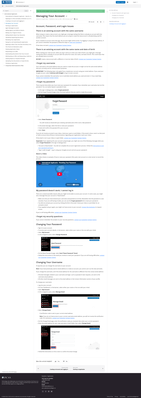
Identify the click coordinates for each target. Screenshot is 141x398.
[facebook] (46, 391)
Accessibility (123, 396)
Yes (59, 361)
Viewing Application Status (13, 49)
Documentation (10, 6)
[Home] (7, 2)
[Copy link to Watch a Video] (49, 154)
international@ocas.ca (47, 386)
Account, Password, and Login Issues (120, 13)
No (66, 361)
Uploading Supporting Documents (14, 37)
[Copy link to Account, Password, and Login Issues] (76, 26)
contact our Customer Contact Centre (60, 45)
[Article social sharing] (97, 22)
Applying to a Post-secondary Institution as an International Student (19, 18)
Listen (76, 19)
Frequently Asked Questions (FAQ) (14, 65)
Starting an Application (12, 25)
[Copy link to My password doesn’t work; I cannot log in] (76, 190)
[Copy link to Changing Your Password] (64, 224)
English (134, 2)
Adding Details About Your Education (15, 35)
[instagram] (43, 391)
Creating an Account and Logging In (15, 21)
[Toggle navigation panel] (34, 12)
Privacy (116, 396)
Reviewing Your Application (13, 39)
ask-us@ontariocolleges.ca (49, 388)
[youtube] (52, 391)
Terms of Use (110, 396)
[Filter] (31, 11)
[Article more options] (104, 22)
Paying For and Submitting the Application (17, 42)
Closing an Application (11, 63)
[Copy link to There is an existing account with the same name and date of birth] (97, 49)
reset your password (75, 42)
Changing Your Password (118, 15)
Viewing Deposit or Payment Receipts (15, 58)
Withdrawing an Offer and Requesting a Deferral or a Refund (19, 56)
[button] (15, 10)
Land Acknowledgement (133, 396)
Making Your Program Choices (13, 32)
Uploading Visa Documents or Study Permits (17, 61)
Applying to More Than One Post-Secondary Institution (19, 44)
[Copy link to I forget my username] (57, 63)
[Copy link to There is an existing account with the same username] (85, 31)
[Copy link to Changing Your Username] (65, 262)
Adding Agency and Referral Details (15, 30)
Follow (92, 22)
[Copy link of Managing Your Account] (66, 16)
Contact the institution (88, 207)
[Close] (103, 11)
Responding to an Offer (12, 51)
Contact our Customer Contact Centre (90, 59)
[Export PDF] (101, 22)
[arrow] (110, 13)
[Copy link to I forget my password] (57, 82)
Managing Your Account (12, 23)
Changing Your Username (118, 17)
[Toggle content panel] (107, 11)
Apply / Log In (120, 2)
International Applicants (22, 6)
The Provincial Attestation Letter (14, 46)
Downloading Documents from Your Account (17, 54)
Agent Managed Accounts (12, 28)
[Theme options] (128, 2)
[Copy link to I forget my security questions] (65, 216)
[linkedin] (49, 391)
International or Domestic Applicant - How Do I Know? (19, 16)
